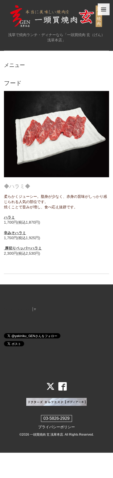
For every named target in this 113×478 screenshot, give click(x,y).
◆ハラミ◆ (17, 186)
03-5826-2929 (56, 418)
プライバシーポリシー (56, 427)
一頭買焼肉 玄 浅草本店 (46, 434)
